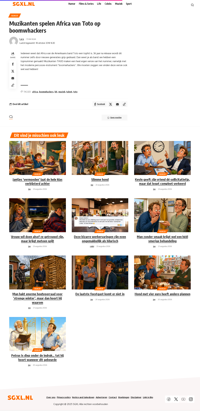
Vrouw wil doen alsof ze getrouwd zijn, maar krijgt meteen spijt (37, 239)
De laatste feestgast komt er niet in (99, 294)
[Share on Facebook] (12, 63)
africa (35, 91)
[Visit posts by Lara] (13, 41)
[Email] (12, 78)
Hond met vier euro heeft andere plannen (162, 294)
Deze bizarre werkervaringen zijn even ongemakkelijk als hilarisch (100, 239)
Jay (29, 189)
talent (69, 91)
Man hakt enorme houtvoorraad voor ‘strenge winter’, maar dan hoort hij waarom (37, 298)
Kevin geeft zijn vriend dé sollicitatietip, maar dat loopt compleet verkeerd (162, 181)
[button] (12, 85)
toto (75, 91)
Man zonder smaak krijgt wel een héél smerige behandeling (162, 239)
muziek (61, 91)
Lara (21, 39)
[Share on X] (12, 71)
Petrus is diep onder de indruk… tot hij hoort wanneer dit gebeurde (37, 357)
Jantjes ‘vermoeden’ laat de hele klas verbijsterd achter (37, 181)
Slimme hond (100, 179)
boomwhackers (46, 91)
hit (56, 91)
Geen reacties (116, 117)
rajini (92, 246)
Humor (14, 15)
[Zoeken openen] (192, 5)
